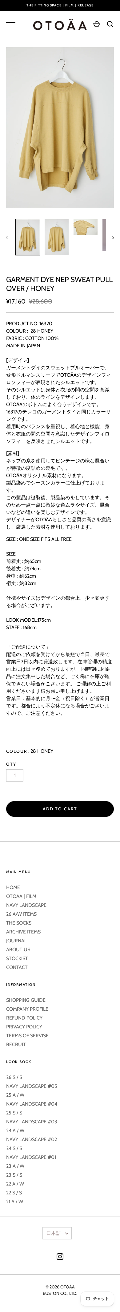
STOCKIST (17, 958)
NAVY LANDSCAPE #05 (31, 1086)
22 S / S (14, 1193)
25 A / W (15, 1095)
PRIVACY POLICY (24, 1027)
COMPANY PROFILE (27, 1009)
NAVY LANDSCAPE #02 (31, 1139)
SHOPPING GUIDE (26, 1000)
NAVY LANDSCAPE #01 (31, 1157)
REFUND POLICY (24, 1018)
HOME (13, 887)
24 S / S (14, 1148)
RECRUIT (16, 1044)
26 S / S (14, 1077)
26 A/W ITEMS (21, 914)
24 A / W (15, 1130)
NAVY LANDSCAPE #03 (31, 1122)
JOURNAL (16, 941)
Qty (11, 764)
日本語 (53, 1233)
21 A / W (14, 1202)
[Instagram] (60, 1257)
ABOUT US (18, 949)
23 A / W (15, 1166)
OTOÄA (67, 1287)
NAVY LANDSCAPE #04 (31, 1104)
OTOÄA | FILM (21, 896)
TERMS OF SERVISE (27, 1036)
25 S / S (14, 1113)
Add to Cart (60, 809)
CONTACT (17, 967)
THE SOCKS (18, 923)
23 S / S (14, 1175)
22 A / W (15, 1184)
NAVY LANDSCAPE (26, 905)
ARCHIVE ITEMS (23, 932)
